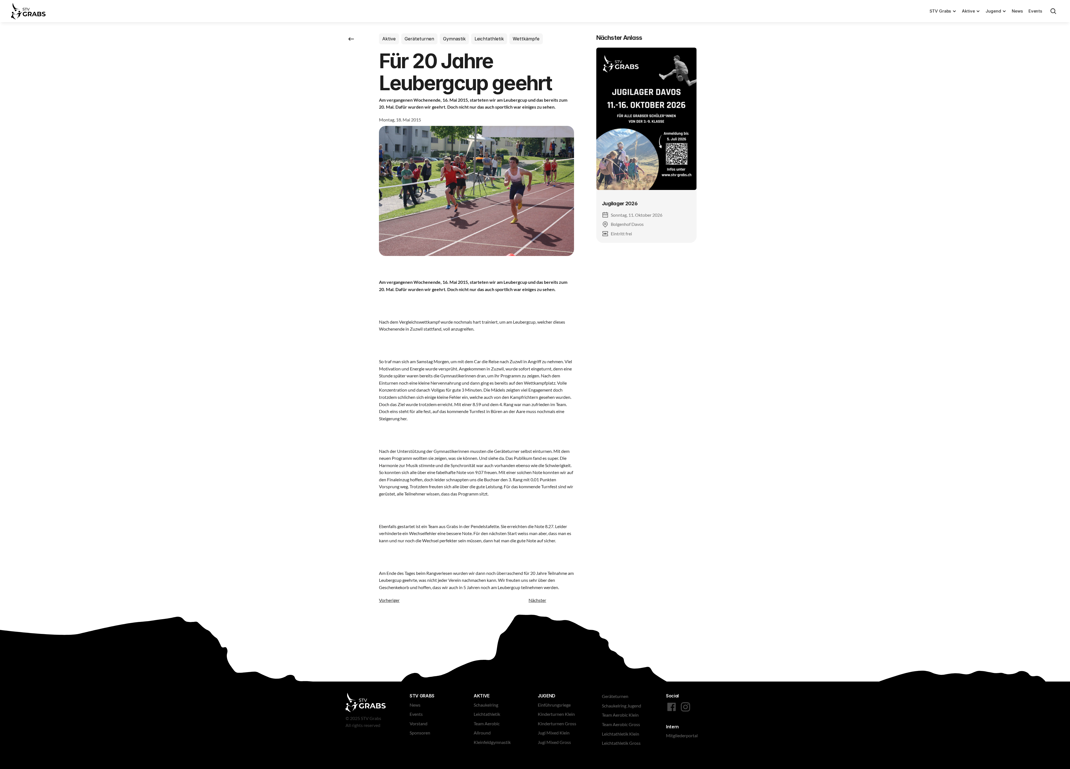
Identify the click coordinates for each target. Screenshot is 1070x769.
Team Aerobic (487, 723)
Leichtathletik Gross (621, 743)
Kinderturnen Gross (557, 723)
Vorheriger (389, 600)
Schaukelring (486, 704)
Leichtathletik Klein (620, 733)
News (1017, 11)
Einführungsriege (554, 704)
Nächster (537, 600)
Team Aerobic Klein (620, 714)
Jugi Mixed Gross (554, 742)
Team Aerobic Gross (621, 724)
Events (1035, 11)
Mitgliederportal (682, 735)
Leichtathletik (487, 714)
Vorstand (418, 723)
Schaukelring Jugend (621, 705)
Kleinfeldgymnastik (492, 742)
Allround (482, 732)
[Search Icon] (1053, 11)
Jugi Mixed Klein (554, 732)
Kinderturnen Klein (556, 714)
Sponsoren (420, 732)
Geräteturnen (615, 696)
